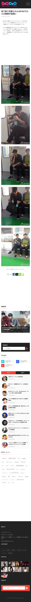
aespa (17, 462)
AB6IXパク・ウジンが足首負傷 (15, 376)
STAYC (7, 465)
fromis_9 (22, 473)
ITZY (17, 469)
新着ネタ (22, 372)
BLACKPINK (10, 469)
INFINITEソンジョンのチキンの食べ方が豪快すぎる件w (15, 329)
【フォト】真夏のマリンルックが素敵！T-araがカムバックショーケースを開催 (18, 443)
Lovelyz (4, 476)
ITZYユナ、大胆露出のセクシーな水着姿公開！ (18, 384)
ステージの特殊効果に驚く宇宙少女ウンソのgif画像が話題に (18, 406)
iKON (13, 482)
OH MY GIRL (20, 476)
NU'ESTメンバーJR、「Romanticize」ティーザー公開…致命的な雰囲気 (18, 392)
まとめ (24, 550)
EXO (27, 465)
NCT (3, 462)
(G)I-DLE (12, 465)
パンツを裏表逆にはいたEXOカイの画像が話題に (18, 399)
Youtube (19, 550)
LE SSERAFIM (14, 473)
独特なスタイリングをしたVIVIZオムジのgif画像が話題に (18, 414)
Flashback (10, 553)
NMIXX (3, 469)
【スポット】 (5, 473)
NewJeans (23, 469)
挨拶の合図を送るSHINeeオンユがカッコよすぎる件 (18, 436)
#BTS (8, 550)
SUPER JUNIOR (20, 479)
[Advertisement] (15, 50)
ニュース (4, 553)
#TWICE (13, 550)
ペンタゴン (12, 479)
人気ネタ (8, 372)
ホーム (3, 550)
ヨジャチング (5, 479)
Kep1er (23, 462)
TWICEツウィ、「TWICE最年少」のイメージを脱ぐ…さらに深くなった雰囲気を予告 (18, 421)
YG (9, 482)
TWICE (4, 458)
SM (9, 476)
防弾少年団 (12, 458)
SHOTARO (4, 482)
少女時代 (24, 458)
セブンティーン (9, 462)
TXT (3, 465)
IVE (19, 458)
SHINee (26, 476)
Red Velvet (20, 465)
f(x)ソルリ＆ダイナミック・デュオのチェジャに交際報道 (18, 428)
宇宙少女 (14, 476)
